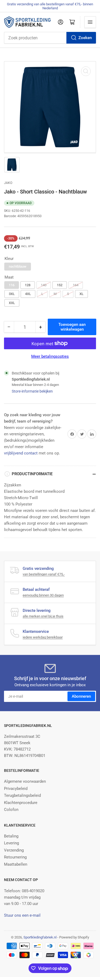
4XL (28, 294)
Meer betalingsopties (50, 356)
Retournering (15, 857)
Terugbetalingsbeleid (22, 795)
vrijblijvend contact (21, 453)
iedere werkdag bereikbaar (43, 637)
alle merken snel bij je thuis (43, 616)
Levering (11, 843)
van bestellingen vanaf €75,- (44, 574)
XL (81, 294)
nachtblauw (17, 266)
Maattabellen (15, 864)
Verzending (14, 850)
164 (75, 285)
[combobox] (50, 38)
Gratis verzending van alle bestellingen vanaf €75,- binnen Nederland (50, 6)
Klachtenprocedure (20, 802)
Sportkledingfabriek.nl (40, 937)
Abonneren (81, 696)
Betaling (11, 836)
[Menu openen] (90, 22)
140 (43, 285)
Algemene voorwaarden (25, 781)
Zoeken (85, 37)
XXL (12, 303)
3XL (12, 294)
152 (59, 285)
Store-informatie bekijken (32, 391)
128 (27, 285)
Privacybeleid (15, 788)
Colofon (11, 809)
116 (11, 285)
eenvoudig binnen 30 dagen (43, 595)
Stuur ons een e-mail (22, 915)
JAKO (8, 183)
